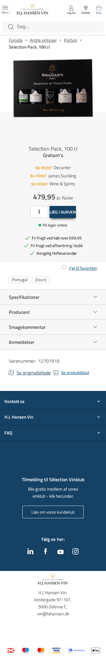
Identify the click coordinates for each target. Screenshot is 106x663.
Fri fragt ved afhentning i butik (57, 245)
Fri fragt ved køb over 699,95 (57, 238)
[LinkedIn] (30, 552)
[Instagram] (75, 552)
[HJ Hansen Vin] (33, 10)
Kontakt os (14, 401)
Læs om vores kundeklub (53, 512)
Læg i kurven (62, 212)
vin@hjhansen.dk (53, 613)
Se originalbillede (33, 372)
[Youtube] (60, 552)
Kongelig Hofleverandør (57, 253)
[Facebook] (45, 552)
